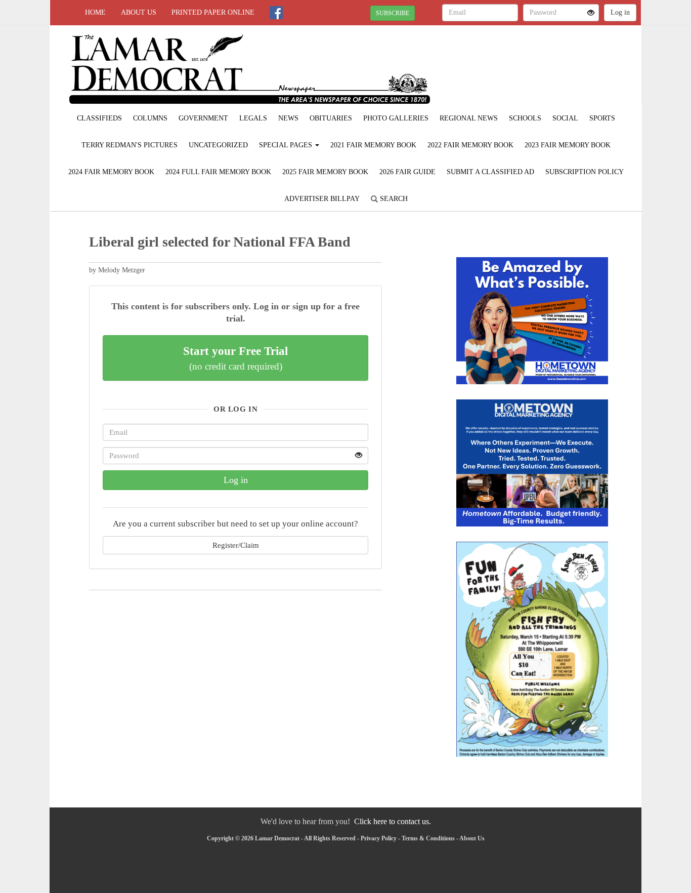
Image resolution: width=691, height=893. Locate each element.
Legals (253, 118)
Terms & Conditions (428, 838)
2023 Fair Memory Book (568, 145)
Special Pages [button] (286, 145)
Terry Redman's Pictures (129, 145)
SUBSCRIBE (392, 13)
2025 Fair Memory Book (325, 172)
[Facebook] (276, 12)
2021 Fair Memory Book (373, 145)
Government (203, 118)
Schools (525, 118)
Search (393, 198)
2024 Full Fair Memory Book (218, 172)
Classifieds (99, 118)
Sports (602, 118)
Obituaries (331, 118)
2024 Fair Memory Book (111, 172)
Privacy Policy (379, 838)
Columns (150, 118)
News (288, 118)
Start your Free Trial (235, 358)
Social (565, 118)
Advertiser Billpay (322, 198)
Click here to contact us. (392, 821)
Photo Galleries (395, 118)
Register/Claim (235, 545)
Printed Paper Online (212, 12)
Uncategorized (218, 145)
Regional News (469, 118)
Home (95, 12)
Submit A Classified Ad (490, 172)
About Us (138, 12)
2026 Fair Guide (407, 172)
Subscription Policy (584, 172)
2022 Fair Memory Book (470, 145)
